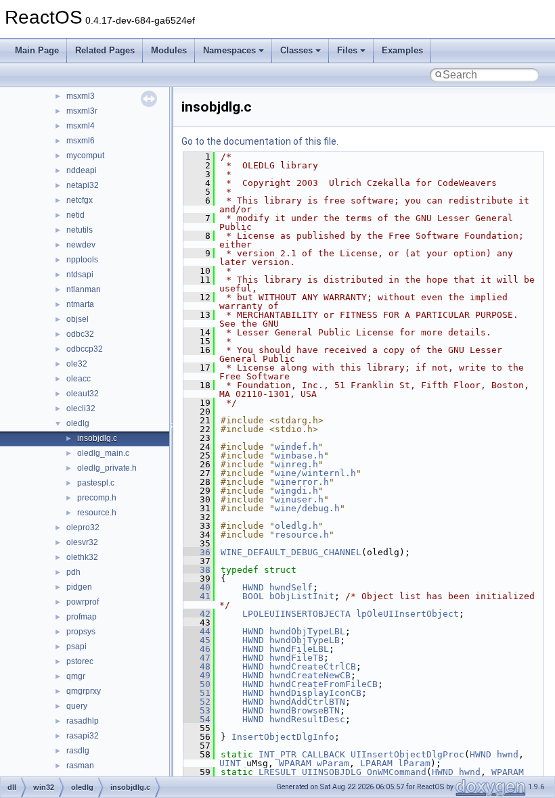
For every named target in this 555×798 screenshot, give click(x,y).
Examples (402, 50)
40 (196, 587)
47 (196, 658)
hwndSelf (291, 587)
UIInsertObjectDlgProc (407, 754)
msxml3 (80, 96)
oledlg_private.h (107, 468)
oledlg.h (296, 526)
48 (196, 666)
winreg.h (296, 464)
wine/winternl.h (315, 473)
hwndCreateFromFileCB (323, 684)
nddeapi (81, 170)
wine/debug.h (307, 508)
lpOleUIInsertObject (407, 614)
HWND (253, 587)
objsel (77, 319)
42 (196, 614)
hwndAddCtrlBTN (307, 702)
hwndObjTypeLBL (307, 631)
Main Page (37, 50)
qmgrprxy (83, 691)
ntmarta (80, 304)
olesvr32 (82, 542)
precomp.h (96, 497)
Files (347, 50)
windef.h (296, 447)
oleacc (78, 378)
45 (196, 640)
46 (196, 649)
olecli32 (80, 408)
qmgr (75, 676)
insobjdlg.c (97, 438)
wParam (333, 763)
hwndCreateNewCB (310, 675)
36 (196, 552)
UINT (230, 763)
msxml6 (80, 140)
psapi (76, 646)
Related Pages (105, 50)
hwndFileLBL (299, 649)
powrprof (82, 602)
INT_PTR (277, 754)
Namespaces (229, 50)
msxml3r (81, 111)
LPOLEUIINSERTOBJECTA (296, 614)
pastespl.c (95, 483)
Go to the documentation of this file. (259, 141)
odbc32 (80, 334)
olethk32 (82, 557)
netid (75, 215)
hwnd (507, 754)
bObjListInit (301, 596)
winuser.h (299, 499)
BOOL (253, 596)
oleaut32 (82, 393)
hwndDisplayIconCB (315, 693)
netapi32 (82, 185)
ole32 (76, 364)
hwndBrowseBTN (304, 710)
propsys (80, 631)
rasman (80, 765)
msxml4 (80, 126)
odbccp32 (84, 349)
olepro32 (82, 527)
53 (196, 710)
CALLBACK (323, 754)
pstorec (79, 661)
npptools (82, 259)
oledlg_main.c (103, 453)
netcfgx (79, 200)
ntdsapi (79, 274)
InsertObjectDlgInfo (282, 737)
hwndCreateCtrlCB (312, 666)
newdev (80, 245)
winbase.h (299, 455)
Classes (296, 50)
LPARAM (376, 763)
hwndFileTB (296, 658)
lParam (414, 763)
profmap (81, 616)
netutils (79, 230)
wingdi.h (296, 491)
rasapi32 (82, 736)
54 (196, 719)
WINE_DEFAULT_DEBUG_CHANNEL (291, 552)
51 (196, 693)
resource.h (96, 512)
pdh (73, 572)
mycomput (85, 155)
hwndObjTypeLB (304, 640)
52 (196, 702)
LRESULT (277, 772)
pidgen (79, 587)
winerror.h (302, 482)
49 (196, 675)
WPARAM (295, 763)
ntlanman (83, 289)
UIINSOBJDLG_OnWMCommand (364, 772)
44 (196, 631)
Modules (169, 50)
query (76, 706)
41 (196, 596)
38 (196, 570)
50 (196, 684)
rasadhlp (82, 721)
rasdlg (77, 750)
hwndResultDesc (307, 719)
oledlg (77, 423)
